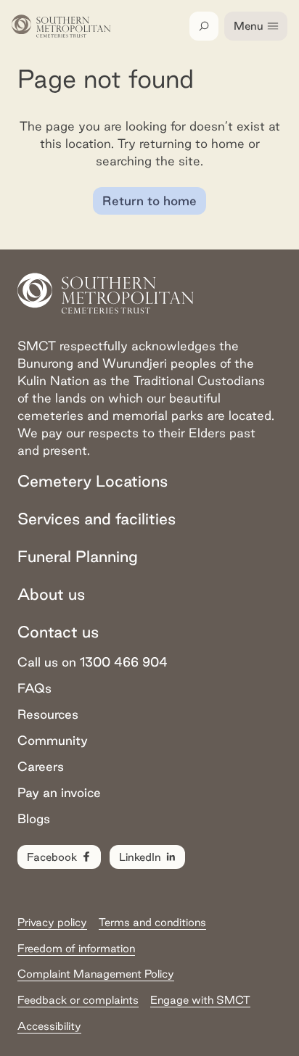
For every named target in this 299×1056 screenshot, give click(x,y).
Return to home (149, 200)
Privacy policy (52, 922)
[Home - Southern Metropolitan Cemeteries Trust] (61, 26)
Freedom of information (76, 948)
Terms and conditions (152, 922)
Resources (47, 714)
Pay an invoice (59, 792)
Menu (248, 26)
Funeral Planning (77, 556)
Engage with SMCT (200, 1000)
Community (52, 740)
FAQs (34, 688)
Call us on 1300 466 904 (92, 662)
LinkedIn (140, 857)
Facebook (52, 857)
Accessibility (49, 1026)
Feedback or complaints (78, 1000)
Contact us (58, 631)
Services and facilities (96, 518)
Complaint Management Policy (95, 974)
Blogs (33, 818)
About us (51, 594)
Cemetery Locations (92, 481)
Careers (40, 766)
